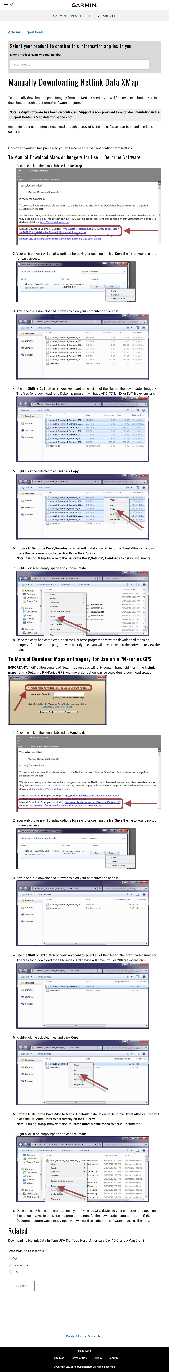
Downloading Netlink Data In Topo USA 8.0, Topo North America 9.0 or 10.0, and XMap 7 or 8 (76, 1240)
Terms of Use (79, 1357)
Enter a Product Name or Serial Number (35, 54)
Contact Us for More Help (84, 1336)
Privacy (97, 1357)
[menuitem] (12, 5)
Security (113, 1357)
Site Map (59, 1357)
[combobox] (79, 64)
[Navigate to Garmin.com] (84, 5)
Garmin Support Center (74, 16)
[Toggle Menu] (2, 4)
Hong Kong (84, 1350)
